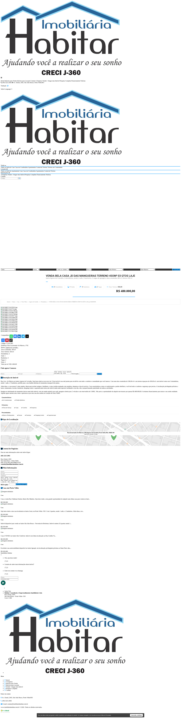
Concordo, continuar (136, 715)
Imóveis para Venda (11, 81)
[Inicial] (61, 74)
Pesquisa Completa (65, 81)
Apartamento (32, 167)
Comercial (39, 167)
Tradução (4, 86)
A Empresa (38, 81)
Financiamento (75, 81)
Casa (13, 167)
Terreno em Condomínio (55, 167)
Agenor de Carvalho (11, 347)
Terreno (45, 167)
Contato (32, 81)
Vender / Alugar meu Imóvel (50, 81)
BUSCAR (176, 269)
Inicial (2, 81)
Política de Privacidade (106, 715)
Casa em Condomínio (21, 167)
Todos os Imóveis (6, 167)
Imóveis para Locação (23, 81)
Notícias (83, 81)
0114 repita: (75, 374)
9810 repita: (4, 484)
